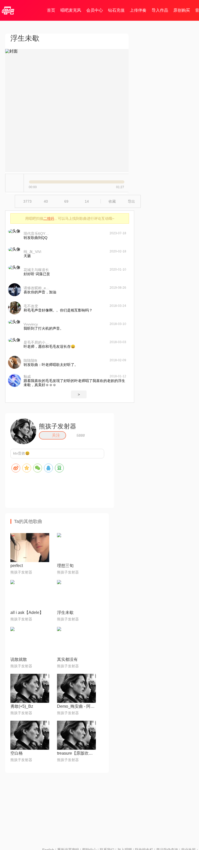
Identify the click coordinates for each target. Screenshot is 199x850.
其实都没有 (67, 659)
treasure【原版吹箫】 (76, 753)
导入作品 (160, 10)
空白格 (16, 753)
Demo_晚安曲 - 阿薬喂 (76, 706)
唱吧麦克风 (70, 10)
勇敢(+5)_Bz (21, 706)
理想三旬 (65, 565)
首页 (51, 10)
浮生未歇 (65, 612)
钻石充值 (116, 10)
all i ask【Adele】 (27, 612)
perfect (16, 565)
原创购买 (181, 10)
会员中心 (94, 10)
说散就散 (18, 659)
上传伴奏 (138, 10)
